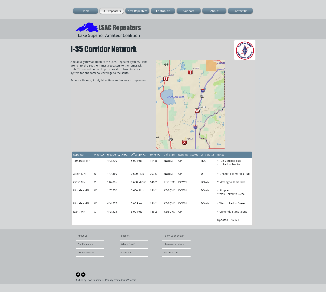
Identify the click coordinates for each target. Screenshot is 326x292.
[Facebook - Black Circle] (78, 274)
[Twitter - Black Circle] (83, 274)
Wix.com (131, 279)
